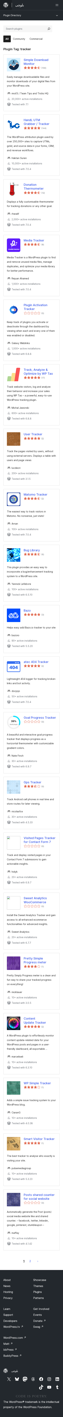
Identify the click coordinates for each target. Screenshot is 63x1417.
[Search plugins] (49, 28)
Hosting (8, 1292)
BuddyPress (12, 1355)
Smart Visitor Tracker (39, 1139)
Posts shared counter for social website (39, 1196)
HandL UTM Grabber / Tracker (36, 122)
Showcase (39, 1280)
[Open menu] (57, 5)
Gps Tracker (32, 782)
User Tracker (33, 434)
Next (38, 1261)
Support (8, 1314)
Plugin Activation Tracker (35, 307)
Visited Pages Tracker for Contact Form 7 (39, 840)
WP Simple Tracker (37, 1083)
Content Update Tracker (35, 1020)
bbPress (10, 1349)
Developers (10, 1321)
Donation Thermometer (34, 186)
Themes (38, 1286)
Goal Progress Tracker (40, 717)
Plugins (37, 1292)
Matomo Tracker (35, 494)
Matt (8, 1343)
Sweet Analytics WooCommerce (35, 900)
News (6, 1286)
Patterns (38, 1298)
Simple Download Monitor (36, 62)
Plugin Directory (12, 15)
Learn (6, 1309)
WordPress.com (14, 1337)
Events (37, 1314)
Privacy (8, 1298)
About (7, 1280)
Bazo (27, 610)
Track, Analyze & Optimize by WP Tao (38, 371)
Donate (39, 1321)
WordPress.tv (13, 1326)
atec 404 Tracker (36, 662)
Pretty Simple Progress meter (35, 960)
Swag (38, 1326)
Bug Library (32, 550)
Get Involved (41, 1309)
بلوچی (14, 1371)
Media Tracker (34, 240)
